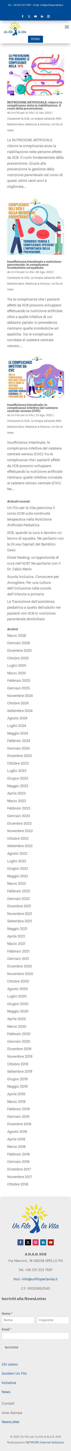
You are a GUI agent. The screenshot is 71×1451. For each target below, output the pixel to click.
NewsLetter (11, 1422)
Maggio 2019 (17, 1086)
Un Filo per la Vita (22, 113)
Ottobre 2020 (18, 981)
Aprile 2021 (16, 936)
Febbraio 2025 (18, 680)
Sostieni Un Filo (14, 1373)
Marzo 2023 (16, 801)
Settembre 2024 (20, 710)
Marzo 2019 (16, 1101)
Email (7, 1329)
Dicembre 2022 (19, 823)
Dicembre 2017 (19, 1169)
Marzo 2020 (16, 1026)
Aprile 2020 (16, 1019)
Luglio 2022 (16, 861)
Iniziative (9, 1383)
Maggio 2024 (17, 733)
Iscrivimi (11, 1347)
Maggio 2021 (17, 928)
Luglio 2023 (16, 770)
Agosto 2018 (17, 1131)
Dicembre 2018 (19, 1124)
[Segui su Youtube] (35, 16)
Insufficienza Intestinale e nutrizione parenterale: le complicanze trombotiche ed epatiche (34, 264)
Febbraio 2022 (18, 891)
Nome (7, 1313)
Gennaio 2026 (18, 643)
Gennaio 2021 (18, 958)
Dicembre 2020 (19, 966)
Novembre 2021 (19, 913)
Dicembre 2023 (19, 755)
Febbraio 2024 (18, 740)
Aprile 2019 (16, 1094)
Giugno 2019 (17, 1079)
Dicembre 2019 (19, 1049)
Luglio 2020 (17, 996)
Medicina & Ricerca (37, 124)
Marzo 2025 (16, 673)
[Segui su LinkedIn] (42, 16)
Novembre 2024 (20, 695)
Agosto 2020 (17, 989)
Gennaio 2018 (18, 1161)
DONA (35, 39)
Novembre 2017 (19, 1177)
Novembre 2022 (20, 831)
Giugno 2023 (17, 778)
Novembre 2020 (20, 974)
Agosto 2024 (17, 718)
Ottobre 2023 (18, 763)
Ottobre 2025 (18, 658)
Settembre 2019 (19, 1071)
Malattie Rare (15, 124)
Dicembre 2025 (19, 650)
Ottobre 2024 (18, 703)
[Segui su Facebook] (22, 16)
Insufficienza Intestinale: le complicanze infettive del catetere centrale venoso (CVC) (32, 408)
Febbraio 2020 (18, 1034)
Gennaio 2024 (18, 748)
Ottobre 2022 (18, 838)
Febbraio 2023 (18, 808)
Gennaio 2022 (18, 898)
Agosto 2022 (17, 853)
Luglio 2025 (16, 665)
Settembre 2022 (20, 846)
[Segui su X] (29, 16)
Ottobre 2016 (17, 1184)
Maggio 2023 (17, 786)
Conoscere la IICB (18, 119)
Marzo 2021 (16, 943)
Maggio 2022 (17, 876)
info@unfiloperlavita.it (40, 1279)
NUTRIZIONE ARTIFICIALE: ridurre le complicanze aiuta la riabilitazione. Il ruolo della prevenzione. (34, 105)
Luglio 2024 (16, 725)
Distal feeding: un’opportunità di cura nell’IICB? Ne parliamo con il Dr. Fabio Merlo (34, 563)
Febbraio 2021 (18, 951)
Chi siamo (10, 1364)
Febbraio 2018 (18, 1154)
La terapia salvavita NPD (46, 119)
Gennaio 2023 (18, 816)
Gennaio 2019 (18, 1116)
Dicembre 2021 (19, 906)
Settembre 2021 (19, 921)
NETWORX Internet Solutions (45, 1442)
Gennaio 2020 (18, 1041)
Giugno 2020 (17, 1004)
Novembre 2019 (19, 1056)
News (6, 1392)
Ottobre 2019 (17, 1064)
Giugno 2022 (17, 868)
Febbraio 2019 (18, 1109)
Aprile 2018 (16, 1139)
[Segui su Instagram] (48, 16)
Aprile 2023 (16, 793)
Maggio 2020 (17, 1011)
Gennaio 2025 (18, 688)
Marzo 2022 (16, 883)
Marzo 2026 (16, 635)
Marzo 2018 (16, 1146)
